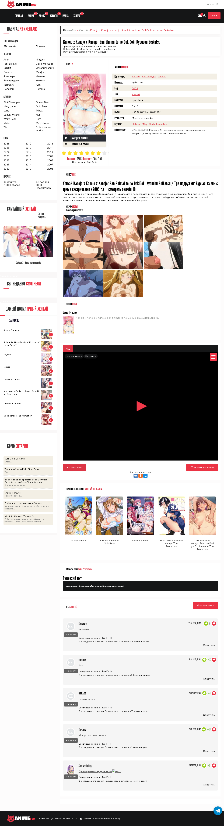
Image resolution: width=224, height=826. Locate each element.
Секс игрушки (44, 63)
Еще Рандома (42, 215)
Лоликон (9, 88)
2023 (6, 156)
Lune (6, 110)
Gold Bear (41, 106)
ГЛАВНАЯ (19, 16)
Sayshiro (82, 729)
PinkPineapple (12, 102)
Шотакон (41, 88)
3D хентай (10, 46)
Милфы (40, 72)
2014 (28, 164)
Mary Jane (10, 106)
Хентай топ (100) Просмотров (43, 184)
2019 (28, 143)
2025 (6, 147)
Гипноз (8, 72)
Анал (6, 59)
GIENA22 (82, 693)
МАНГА (65, 16)
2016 (28, 156)
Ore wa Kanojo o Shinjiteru (109, 542)
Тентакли (9, 84)
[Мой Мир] (145, 476)
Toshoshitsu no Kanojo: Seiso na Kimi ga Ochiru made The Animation (202, 545)
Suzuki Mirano (12, 114)
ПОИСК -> (209, 4)
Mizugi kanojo (78, 540)
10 (116, 153)
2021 (6, 164)
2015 (28, 160)
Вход (214, 15)
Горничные (10, 63)
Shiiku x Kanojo (140, 540)
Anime (26, 4)
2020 (6, 168)
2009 (135, 88)
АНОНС (43, 15)
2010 (50, 151)
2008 (50, 160)
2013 (28, 168)
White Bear (10, 118)
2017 (28, 151)
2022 (6, 160)
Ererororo (83, 624)
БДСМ (7, 67)
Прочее (40, 46)
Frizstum (82, 660)
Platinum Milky (139, 124)
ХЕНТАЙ (78, 15)
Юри (38, 84)
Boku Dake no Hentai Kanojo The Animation (171, 543)
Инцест (162, 76)
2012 (50, 143)
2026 (6, 143)
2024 (6, 151)
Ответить (209, 645)
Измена (40, 76)
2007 (50, 164)
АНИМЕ (32, 15)
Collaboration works (43, 129)
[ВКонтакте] (136, 476)
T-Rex (39, 110)
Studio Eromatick (158, 124)
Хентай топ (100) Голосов (12, 183)
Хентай (83, 30)
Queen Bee (42, 102)
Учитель (40, 80)
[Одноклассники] (140, 476)
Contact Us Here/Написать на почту (101, 818)
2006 (50, 168)
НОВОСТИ (55, 15)
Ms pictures (42, 123)
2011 (50, 147)
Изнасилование (44, 67)
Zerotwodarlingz (85, 766)
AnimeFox (70, 30)
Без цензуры (149, 76)
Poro (38, 118)
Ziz (5, 127)
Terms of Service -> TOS (66, 818)
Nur (38, 114)
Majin (6, 123)
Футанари (9, 76)
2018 (28, 147)
